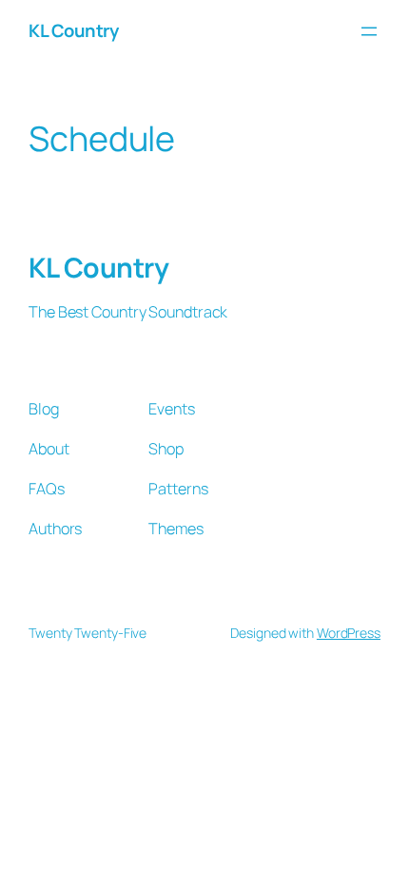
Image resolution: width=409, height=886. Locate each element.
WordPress (348, 633)
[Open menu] (369, 31)
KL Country (73, 30)
